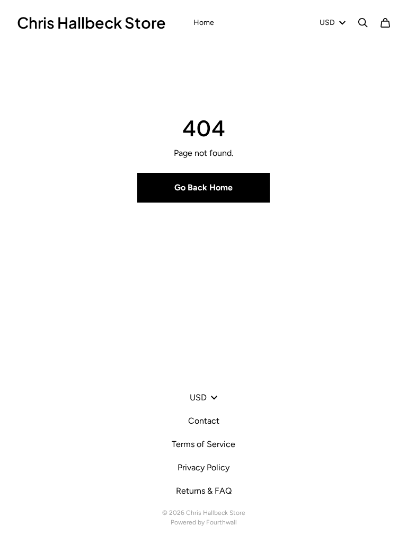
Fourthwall (221, 522)
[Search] (363, 23)
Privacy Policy (203, 467)
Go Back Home (203, 187)
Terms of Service (203, 444)
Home (203, 22)
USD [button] (327, 22)
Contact (203, 421)
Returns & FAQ (204, 491)
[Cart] (385, 23)
